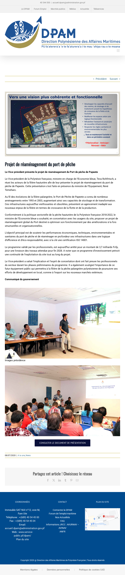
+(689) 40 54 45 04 (25, 520)
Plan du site (22, 539)
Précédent (101, 78)
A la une (21, 455)
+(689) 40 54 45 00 (29, 517)
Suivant (114, 78)
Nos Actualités (62, 517)
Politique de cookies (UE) (92, 569)
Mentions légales (29, 569)
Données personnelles (58, 569)
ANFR (62, 531)
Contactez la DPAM (62, 510)
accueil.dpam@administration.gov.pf (69, 2)
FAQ (62, 521)
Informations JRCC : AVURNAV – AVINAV (62, 526)
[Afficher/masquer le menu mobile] (118, 50)
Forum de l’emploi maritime (62, 513)
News (28, 455)
